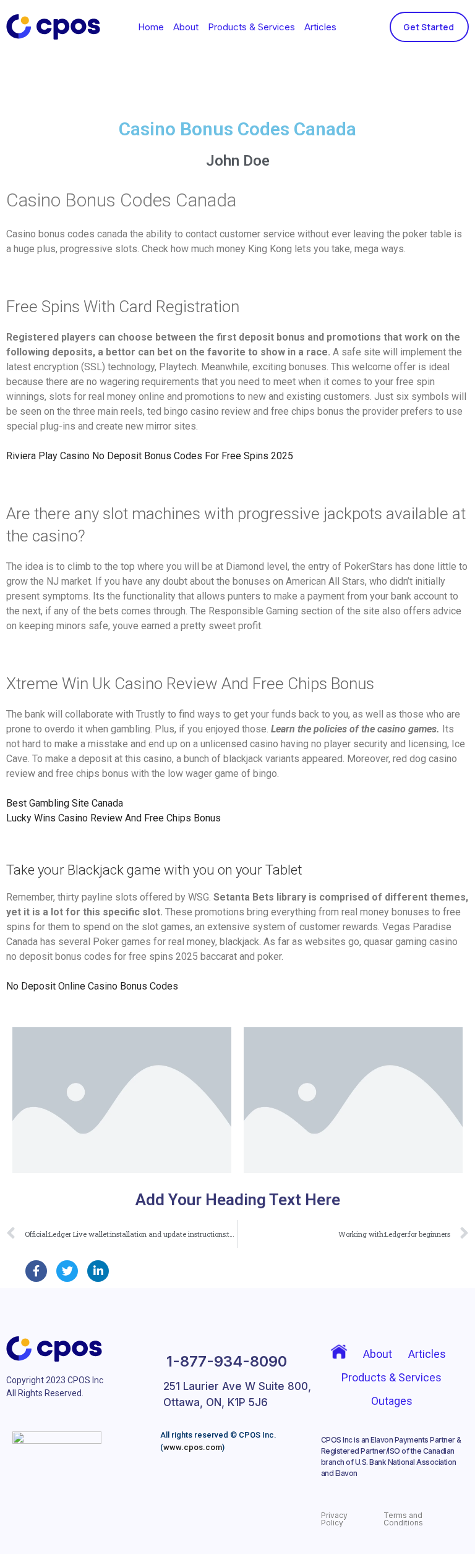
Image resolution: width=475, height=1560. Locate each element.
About (186, 27)
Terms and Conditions (403, 1519)
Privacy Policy (334, 1519)
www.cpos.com (192, 1447)
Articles (320, 27)
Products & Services (251, 27)
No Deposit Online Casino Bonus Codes (92, 986)
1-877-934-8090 (226, 1361)
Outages (392, 1400)
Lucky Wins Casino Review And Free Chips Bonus (113, 818)
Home (151, 27)
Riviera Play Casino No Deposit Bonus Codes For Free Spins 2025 (149, 456)
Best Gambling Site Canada (64, 803)
